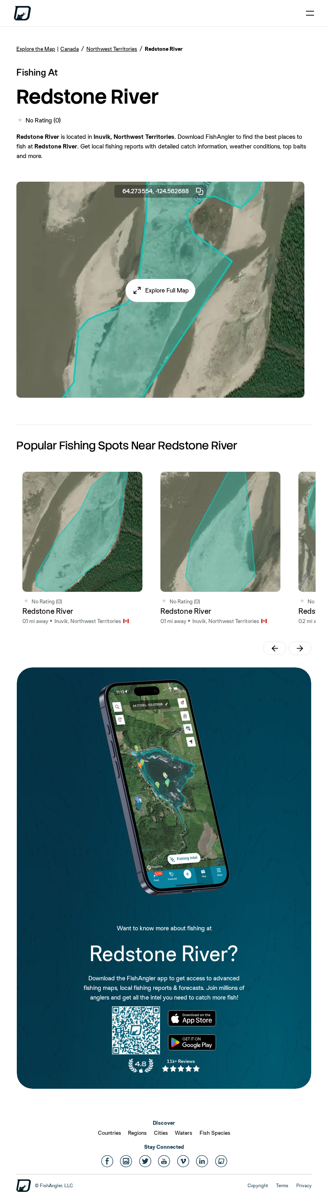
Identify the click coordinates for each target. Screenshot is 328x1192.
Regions (137, 1132)
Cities (161, 1132)
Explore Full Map (167, 290)
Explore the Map (35, 48)
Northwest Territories (111, 48)
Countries (109, 1132)
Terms (282, 1185)
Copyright (258, 1185)
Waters (183, 1132)
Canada (69, 48)
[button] (161, 290)
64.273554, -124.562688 (155, 191)
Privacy (304, 1185)
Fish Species (215, 1132)
